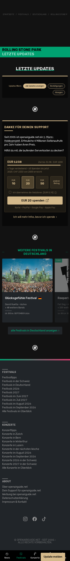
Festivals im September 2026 (19, 407)
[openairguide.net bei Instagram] (25, 519)
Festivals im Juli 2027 (14, 400)
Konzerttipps (9, 430)
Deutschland (39, 14)
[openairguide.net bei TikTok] (44, 519)
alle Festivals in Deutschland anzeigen (34, 330)
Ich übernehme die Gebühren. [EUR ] (33, 192)
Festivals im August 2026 (16, 403)
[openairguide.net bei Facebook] (35, 519)
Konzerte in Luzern (12, 445)
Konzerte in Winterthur (14, 441)
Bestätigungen (56, 86)
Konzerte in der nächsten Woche (20, 449)
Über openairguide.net (15, 486)
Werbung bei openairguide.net (19, 494)
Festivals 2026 (10, 388)
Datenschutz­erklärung (15, 498)
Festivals (23, 14)
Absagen (59, 92)
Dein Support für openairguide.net (21, 490)
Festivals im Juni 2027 (15, 396)
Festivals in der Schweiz (16, 381)
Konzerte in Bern (11, 437)
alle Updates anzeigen (34, 86)
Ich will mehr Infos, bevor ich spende (34, 216)
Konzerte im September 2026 (19, 456)
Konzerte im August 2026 (16, 452)
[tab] (34, 86)
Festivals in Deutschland (16, 385)
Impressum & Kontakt (14, 501)
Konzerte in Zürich (12, 434)
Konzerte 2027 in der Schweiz (19, 464)
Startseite (8, 14)
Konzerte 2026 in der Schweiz (19, 460)
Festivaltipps (9, 377)
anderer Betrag (56, 182)
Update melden (53, 556)
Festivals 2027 (10, 392)
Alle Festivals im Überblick (17, 411)
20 (28, 182)
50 (42, 182)
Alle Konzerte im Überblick (17, 467)
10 (13, 182)
